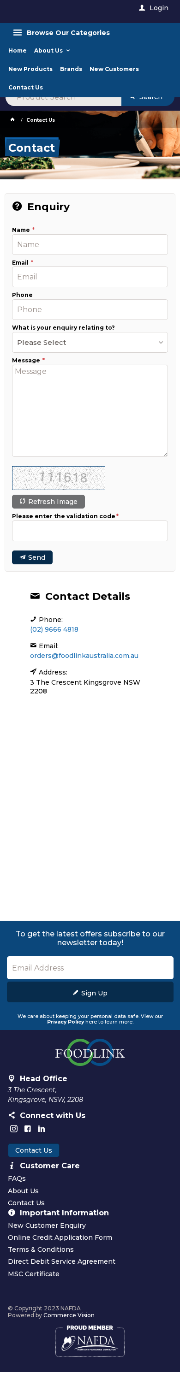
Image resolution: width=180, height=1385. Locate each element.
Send (36, 557)
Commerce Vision (69, 1315)
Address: (53, 672)
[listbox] (90, 342)
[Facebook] (28, 1129)
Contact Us (33, 1150)
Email (21, 263)
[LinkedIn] (42, 1129)
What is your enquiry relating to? (63, 328)
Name (21, 230)
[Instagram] (14, 1129)
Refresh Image (53, 501)
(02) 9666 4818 (54, 629)
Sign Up (94, 993)
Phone (22, 295)
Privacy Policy (65, 1022)
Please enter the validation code (63, 516)
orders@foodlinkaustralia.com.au (84, 655)
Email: (49, 646)
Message (27, 360)
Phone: (51, 619)
